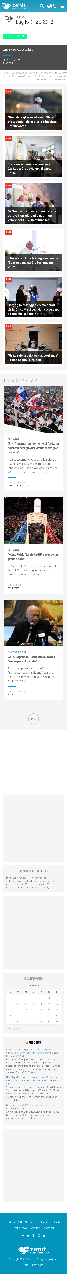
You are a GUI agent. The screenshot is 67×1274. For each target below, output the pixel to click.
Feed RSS (35, 1042)
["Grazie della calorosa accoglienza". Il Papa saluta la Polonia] (33, 343)
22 (41, 1015)
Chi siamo (10, 1222)
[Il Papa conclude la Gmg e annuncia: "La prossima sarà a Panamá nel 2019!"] (33, 249)
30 (49, 1021)
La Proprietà (44, 1222)
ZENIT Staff (8, 63)
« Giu (8, 1028)
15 (41, 1009)
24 (57, 1015)
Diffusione (30, 1222)
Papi (8, 91)
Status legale (20, 1228)
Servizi (56, 1222)
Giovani (13, 439)
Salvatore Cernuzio (18, 486)
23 (49, 1015)
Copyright (35, 1228)
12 (18, 1009)
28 (33, 1021)
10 (57, 1004)
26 (18, 1021)
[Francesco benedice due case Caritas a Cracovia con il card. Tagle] (33, 156)
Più (33, 718)
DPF (20, 1222)
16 (49, 1009)
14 (33, 1009)
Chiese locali (18, 652)
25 (10, 1021)
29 (41, 1021)
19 (18, 1015)
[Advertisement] (33, 762)
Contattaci (48, 1228)
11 (10, 1009)
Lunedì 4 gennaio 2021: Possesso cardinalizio (28, 1105)
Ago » (15, 1028)
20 (25, 1015)
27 (25, 1021)
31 (57, 1021)
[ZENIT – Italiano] (19, 6)
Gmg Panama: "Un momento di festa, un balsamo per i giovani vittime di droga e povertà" (33, 448)
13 (25, 1009)
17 (57, 1009)
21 (33, 1015)
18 (10, 1015)
